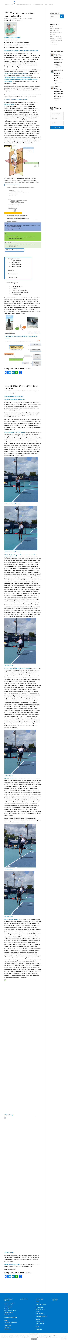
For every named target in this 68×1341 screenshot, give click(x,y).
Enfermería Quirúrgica (56, 32)
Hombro (33, 18)
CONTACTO (39, 1329)
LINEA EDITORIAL (40, 1324)
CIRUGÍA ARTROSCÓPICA (40, 1312)
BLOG (37, 1326)
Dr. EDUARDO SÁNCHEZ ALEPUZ (40, 1308)
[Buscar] (15, 12)
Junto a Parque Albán (10, 1310)
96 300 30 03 (7, 1329)
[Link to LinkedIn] (7, 20)
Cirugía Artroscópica (26, 18)
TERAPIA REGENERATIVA (40, 1320)
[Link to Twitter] (5, 20)
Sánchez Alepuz (18, 20)
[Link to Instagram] (13, 20)
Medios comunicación (56, 38)
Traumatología (54, 42)
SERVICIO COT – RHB (41, 1304)
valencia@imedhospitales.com (12, 1322)
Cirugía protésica (54, 30)
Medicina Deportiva (27, 390)
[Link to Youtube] (10, 20)
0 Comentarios (15, 18)
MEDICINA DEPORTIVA (41, 1316)
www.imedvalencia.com (10, 1317)
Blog (51, 26)
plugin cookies (64, 1338)
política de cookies (41, 1337)
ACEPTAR (34, 1339)
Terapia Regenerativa (56, 40)
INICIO (37, 1301)
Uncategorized (35, 390)
